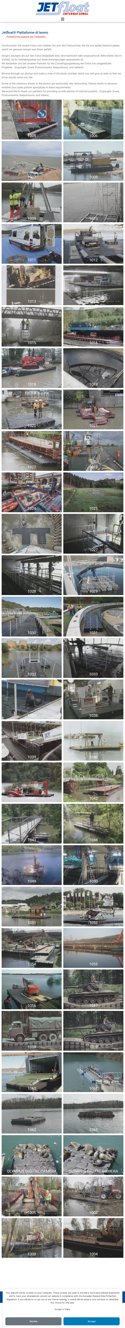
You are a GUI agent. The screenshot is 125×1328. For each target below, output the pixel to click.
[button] (62, 19)
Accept (92, 1321)
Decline (33, 1321)
